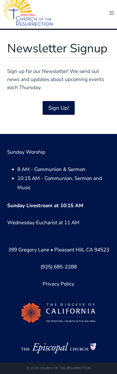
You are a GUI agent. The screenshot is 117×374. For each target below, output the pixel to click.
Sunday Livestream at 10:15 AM (45, 205)
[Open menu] (111, 12)
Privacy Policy (58, 283)
